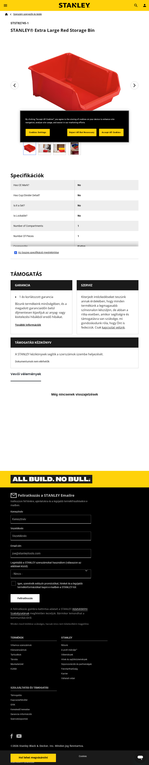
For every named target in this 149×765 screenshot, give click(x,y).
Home (6, 14)
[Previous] (15, 85)
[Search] (136, 5)
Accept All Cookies (111, 132)
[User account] (144, 5)
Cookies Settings (37, 132)
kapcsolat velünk (113, 327)
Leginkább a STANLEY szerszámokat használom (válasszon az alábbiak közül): (46, 564)
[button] (12, 736)
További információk (28, 325)
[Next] (134, 85)
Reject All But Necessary (81, 132)
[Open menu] (5, 5)
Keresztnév (17, 511)
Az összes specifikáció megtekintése (38, 252)
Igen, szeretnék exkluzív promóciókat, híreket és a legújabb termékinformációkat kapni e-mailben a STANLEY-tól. (50, 585)
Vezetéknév (17, 528)
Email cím (16, 545)
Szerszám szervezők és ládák (27, 14)
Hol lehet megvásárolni (33, 757)
